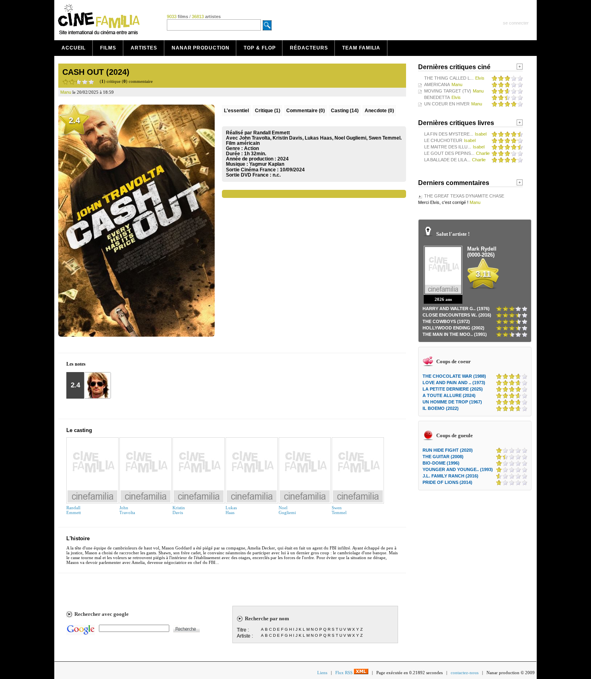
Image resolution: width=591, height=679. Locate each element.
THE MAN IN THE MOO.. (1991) (455, 334)
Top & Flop (259, 48)
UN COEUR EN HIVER (447, 103)
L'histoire (78, 538)
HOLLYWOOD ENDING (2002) (453, 327)
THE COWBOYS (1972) (446, 321)
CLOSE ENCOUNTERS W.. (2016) (457, 315)
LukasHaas (231, 510)
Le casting (79, 430)
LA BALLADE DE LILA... (447, 159)
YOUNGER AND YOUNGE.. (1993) (458, 469)
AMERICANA (437, 84)
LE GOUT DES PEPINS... (449, 153)
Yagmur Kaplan (266, 164)
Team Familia (361, 48)
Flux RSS (344, 672)
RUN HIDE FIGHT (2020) (448, 450)
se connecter (516, 23)
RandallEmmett (73, 510)
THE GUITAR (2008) (443, 456)
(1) (267, 110)
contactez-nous (464, 672)
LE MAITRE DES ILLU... (447, 146)
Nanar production (200, 48)
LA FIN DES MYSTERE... (448, 134)
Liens (322, 672)
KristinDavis (178, 510)
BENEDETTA (437, 97)
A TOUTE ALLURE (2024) (449, 395)
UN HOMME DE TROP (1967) (452, 401)
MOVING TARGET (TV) (447, 90)
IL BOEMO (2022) (441, 408)
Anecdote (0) (379, 110)
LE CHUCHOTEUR (443, 140)
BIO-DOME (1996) (441, 463)
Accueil (74, 48)
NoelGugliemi (287, 510)
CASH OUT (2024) (95, 72)
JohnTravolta (127, 510)
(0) (305, 110)
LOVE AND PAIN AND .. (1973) (454, 382)
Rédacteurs (309, 48)
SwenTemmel (339, 510)
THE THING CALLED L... (449, 78)
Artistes (144, 48)
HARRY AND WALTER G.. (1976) (456, 308)
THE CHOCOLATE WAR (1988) (454, 376)
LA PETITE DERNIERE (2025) (453, 389)
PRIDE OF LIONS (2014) (447, 482)
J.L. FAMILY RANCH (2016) (450, 475)
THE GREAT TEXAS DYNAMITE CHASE (464, 195)
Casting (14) (345, 110)
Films (108, 48)
